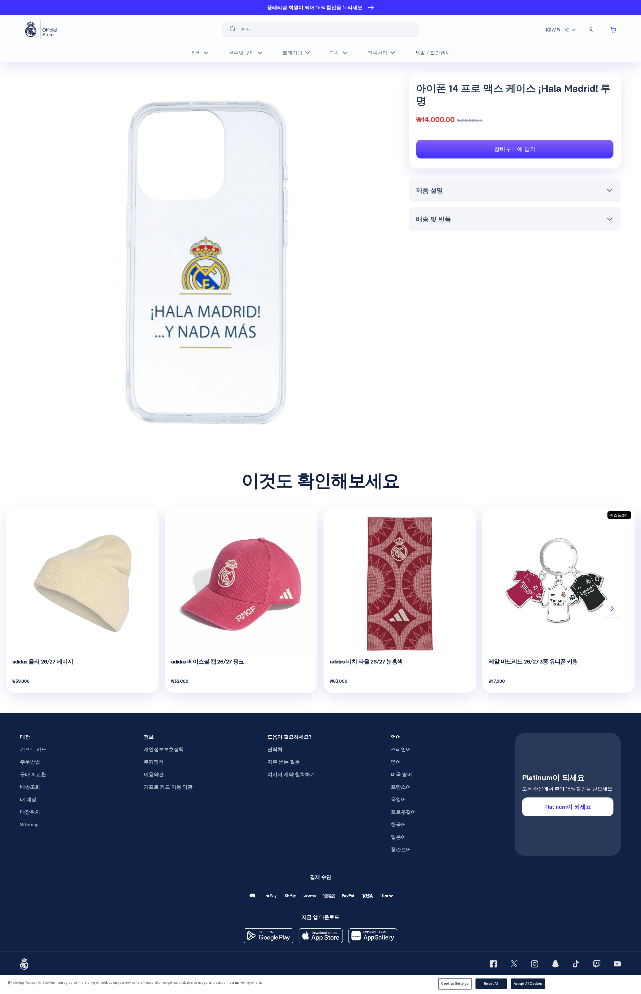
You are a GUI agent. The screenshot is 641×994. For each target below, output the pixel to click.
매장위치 (30, 812)
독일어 (398, 799)
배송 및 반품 (433, 219)
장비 (196, 53)
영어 (396, 762)
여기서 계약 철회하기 (291, 774)
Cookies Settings (454, 983)
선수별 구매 (242, 53)
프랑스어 (401, 787)
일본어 (398, 837)
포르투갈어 (403, 812)
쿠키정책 (154, 762)
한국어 (398, 824)
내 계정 (28, 799)
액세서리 (378, 53)
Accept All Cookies (528, 983)
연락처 (274, 749)
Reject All (491, 983)
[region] (320, 984)
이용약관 (154, 774)
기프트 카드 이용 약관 (168, 787)
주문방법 (30, 762)
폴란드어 (401, 850)
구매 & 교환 (33, 774)
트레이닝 (292, 53)
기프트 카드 (33, 749)
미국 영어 (401, 774)
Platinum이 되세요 (567, 806)
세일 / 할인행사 (432, 53)
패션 (335, 53)
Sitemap (29, 824)
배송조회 (30, 787)
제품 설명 (429, 190)
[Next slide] (612, 608)
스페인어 (401, 749)
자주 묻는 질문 (283, 762)
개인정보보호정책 (164, 749)
